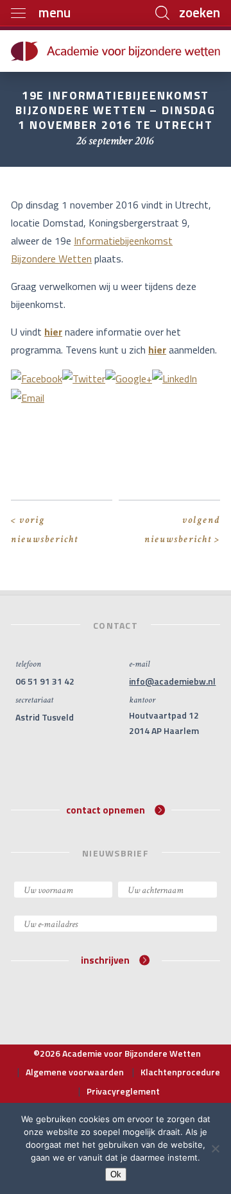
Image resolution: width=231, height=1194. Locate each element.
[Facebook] (36, 377)
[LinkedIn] (174, 377)
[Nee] (215, 1148)
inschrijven (105, 960)
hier (53, 331)
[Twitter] (83, 377)
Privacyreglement (123, 1091)
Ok (115, 1174)
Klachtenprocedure (180, 1072)
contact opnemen (105, 809)
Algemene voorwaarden (75, 1072)
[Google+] (128, 377)
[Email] (27, 396)
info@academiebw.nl (172, 681)
